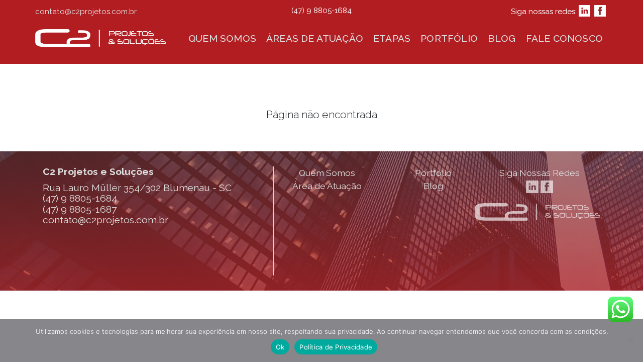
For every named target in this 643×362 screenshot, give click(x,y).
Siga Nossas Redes (539, 172)
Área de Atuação (327, 185)
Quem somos (222, 38)
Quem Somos (327, 172)
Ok (280, 347)
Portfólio (449, 38)
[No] (630, 340)
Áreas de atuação (314, 38)
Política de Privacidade (335, 347)
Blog (502, 38)
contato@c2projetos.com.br (86, 11)
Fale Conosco (564, 38)
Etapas (391, 38)
